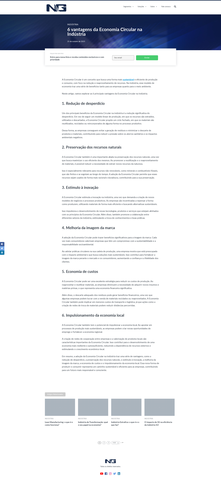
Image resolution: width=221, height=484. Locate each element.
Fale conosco (166, 6)
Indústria (49, 419)
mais (114, 442)
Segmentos (127, 6)
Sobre (152, 6)
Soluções (141, 6)
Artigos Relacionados (55, 394)
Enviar (147, 58)
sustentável (128, 80)
